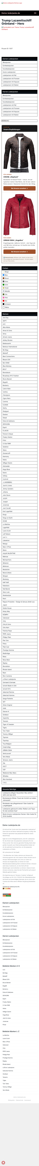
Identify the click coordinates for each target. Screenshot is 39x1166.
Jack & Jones (7, 485)
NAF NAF (6, 582)
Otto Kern (6, 627)
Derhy (5, 408)
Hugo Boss (6, 469)
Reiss (4, 656)
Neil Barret (6, 589)
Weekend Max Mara (9, 773)
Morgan (5, 576)
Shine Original (7, 705)
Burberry (6, 385)
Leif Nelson (6, 534)
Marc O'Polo (7, 547)
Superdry (6, 718)
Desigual (6, 411)
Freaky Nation (7, 437)
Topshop (6, 740)
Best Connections (9, 356)
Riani (4, 673)
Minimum (6, 566)
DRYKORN (6, 424)
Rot (6, 301)
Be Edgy (5, 350)
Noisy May (6, 611)
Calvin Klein (7, 389)
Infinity (5, 476)
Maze (4, 550)
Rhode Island (7, 669)
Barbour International (10, 347)
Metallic (7, 291)
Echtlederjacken (8, 65)
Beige (7, 272)
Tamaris (5, 721)
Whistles (5, 776)
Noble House (7, 608)
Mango (5, 544)
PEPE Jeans (7, 634)
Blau (6, 275)
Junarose (6, 505)
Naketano (6, 585)
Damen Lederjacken (11, 903)
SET (4, 702)
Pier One (6, 640)
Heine (5, 460)
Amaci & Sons (7, 330)
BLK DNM (6, 363)
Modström (6, 569)
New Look (6, 592)
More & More (7, 573)
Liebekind (6, 540)
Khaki (7, 288)
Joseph (5, 502)
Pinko (4, 644)
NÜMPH (5, 614)
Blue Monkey (7, 366)
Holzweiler (6, 466)
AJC (4, 324)
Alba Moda (6, 327)
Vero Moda (6, 757)
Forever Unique (8, 434)
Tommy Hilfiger (8, 734)
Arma (4, 334)
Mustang (6, 579)
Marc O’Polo (6, 1041)
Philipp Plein (7, 637)
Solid (4, 708)
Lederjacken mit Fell (9, 75)
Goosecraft (6, 453)
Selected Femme (8, 692)
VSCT (5, 766)
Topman (5, 737)
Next (4, 598)
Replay (5, 663)
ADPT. (5, 321)
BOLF (4, 369)
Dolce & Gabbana (9, 421)
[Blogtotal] (19, 888)
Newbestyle (7, 595)
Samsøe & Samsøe (9, 682)
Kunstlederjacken (8, 69)
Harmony (6, 456)
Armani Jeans (7, 337)
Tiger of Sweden (8, 724)
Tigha (5, 727)
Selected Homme (8, 695)
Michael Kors (7, 560)
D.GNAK (5, 405)
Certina (5, 392)
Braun (7, 278)
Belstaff (5, 353)
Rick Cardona (7, 676)
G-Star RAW (7, 443)
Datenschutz (19, 1100)
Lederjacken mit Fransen (11, 78)
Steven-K (6, 711)
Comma (5, 401)
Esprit (5, 427)
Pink (6, 297)
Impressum (27, 1100)
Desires (5, 414)
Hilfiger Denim (7, 463)
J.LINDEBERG (7, 482)
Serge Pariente (8, 698)
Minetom (6, 563)
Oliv (6, 294)
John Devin (6, 495)
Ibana (5, 472)
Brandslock (6, 372)
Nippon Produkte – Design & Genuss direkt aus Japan (19, 603)
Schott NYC (7, 689)
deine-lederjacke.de (19, 1097)
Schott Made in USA (9, 685)
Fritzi (4, 440)
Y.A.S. (5, 782)
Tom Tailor (6, 731)
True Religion (7, 744)
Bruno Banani (7, 379)
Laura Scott (7, 531)
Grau (6, 281)
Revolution (6, 666)
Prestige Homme (8, 650)
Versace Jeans (8, 760)
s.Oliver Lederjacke (9, 679)
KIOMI (5, 521)
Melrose (5, 556)
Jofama (5, 492)
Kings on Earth (7, 518)
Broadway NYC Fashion (11, 376)
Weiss (7, 307)
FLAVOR (5, 430)
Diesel (5, 418)
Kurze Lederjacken (9, 72)
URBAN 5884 (7, 750)
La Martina (6, 524)
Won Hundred (7, 779)
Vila (4, 763)
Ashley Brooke (7, 340)
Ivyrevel (5, 479)
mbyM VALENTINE (9, 553)
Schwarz (8, 304)
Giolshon (5, 447)
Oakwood (6, 618)
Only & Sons (7, 624)
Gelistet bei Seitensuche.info (11, 886)
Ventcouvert (7, 753)
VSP (4, 769)
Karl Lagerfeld (7, 511)
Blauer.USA (6, 359)
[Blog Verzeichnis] (19, 896)
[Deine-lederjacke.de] (19, 5)
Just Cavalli (7, 508)
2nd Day (5, 317)
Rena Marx (6, 660)
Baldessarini (7, 343)
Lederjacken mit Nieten (11, 85)
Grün (6, 285)
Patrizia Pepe (7, 631)
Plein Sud (6, 647)
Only (4, 621)
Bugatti (5, 382)
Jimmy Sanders (8, 489)
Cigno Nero (6, 398)
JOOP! (5, 498)
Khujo (4, 514)
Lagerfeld (6, 527)
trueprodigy (7, 747)
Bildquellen (11, 1100)
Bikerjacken (7, 62)
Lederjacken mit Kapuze (11, 82)
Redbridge (6, 653)
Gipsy (5, 450)
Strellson (6, 715)
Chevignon (6, 395)
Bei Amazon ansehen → (19, 188)
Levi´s (5, 537)
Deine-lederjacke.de (11, 13)
